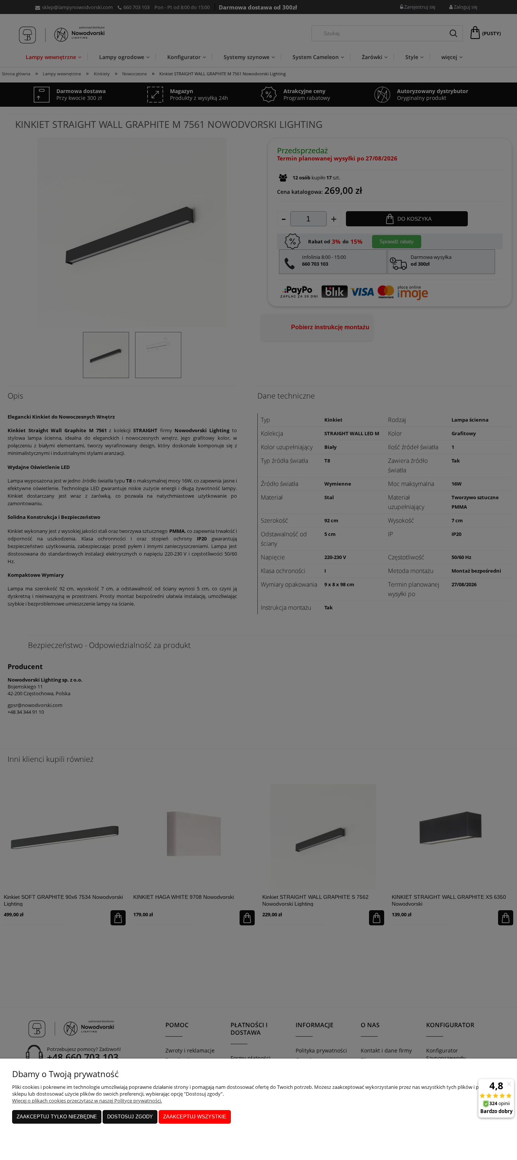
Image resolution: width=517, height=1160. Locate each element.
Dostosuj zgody (130, 1117)
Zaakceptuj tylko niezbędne (57, 1117)
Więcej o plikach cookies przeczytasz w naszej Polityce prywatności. (87, 1100)
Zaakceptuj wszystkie (194, 1117)
